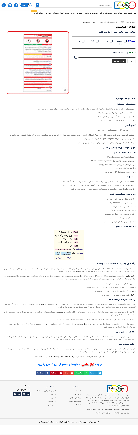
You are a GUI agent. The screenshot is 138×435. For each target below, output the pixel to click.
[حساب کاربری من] (16, 5)
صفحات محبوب (50, 386)
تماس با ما (53, 398)
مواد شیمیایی (76, 271)
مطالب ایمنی (77, 394)
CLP (132, 295)
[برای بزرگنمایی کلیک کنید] (64, 89)
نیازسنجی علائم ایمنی (75, 401)
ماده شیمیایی (39, 304)
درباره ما (53, 394)
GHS (132, 287)
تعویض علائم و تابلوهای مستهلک (46, 391)
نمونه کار (78, 405)
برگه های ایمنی (130, 276)
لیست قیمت (77, 391)
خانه (133, 22)
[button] (95, 373)
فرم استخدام (52, 401)
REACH (131, 291)
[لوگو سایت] (125, 5)
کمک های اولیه (60, 324)
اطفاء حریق (49, 324)
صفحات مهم (76, 386)
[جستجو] (37, 5)
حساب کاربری (52, 405)
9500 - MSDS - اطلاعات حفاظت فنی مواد (114, 22)
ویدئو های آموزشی (75, 398)
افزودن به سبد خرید (119, 61)
